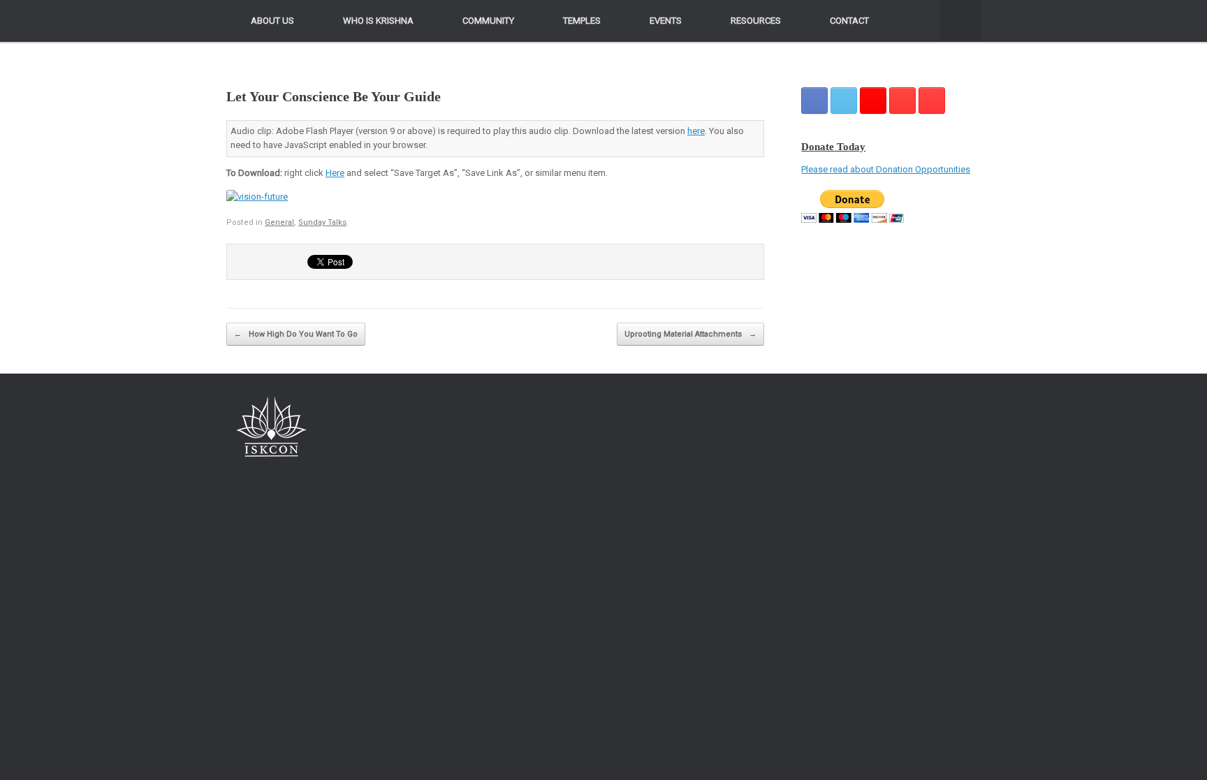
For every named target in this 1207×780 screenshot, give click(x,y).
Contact (849, 20)
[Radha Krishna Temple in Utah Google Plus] (873, 100)
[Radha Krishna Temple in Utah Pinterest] (902, 100)
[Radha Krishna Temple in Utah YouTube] (932, 100)
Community (488, 20)
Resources (756, 20)
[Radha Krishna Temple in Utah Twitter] (844, 100)
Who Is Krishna (378, 20)
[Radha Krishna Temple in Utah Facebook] (814, 100)
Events (666, 20)
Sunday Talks (322, 222)
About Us (272, 20)
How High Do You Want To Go (296, 334)
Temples (582, 20)
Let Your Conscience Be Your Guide (333, 96)
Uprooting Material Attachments (690, 334)
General (279, 222)
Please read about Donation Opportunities (885, 169)
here (696, 131)
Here (334, 173)
